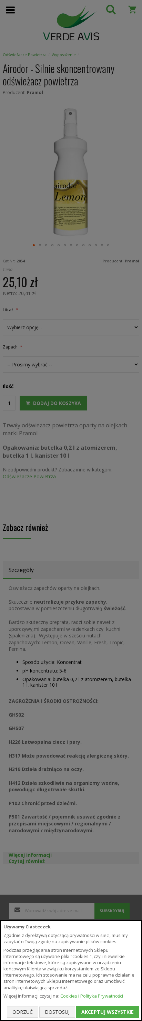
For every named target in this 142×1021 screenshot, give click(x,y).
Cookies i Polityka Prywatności (91, 996)
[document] (71, 970)
